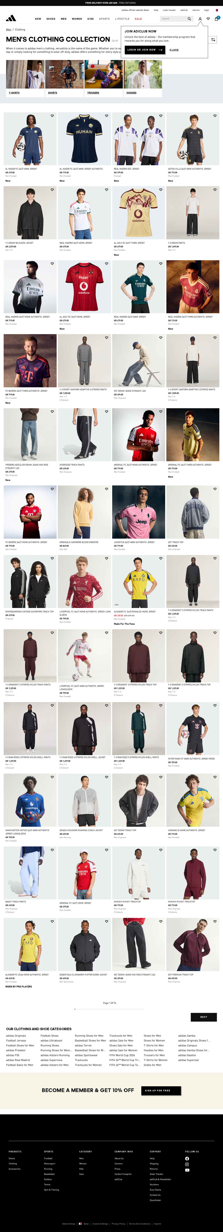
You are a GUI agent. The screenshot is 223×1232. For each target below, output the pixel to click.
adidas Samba (186, 1036)
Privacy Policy (118, 1224)
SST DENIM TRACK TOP (125, 831)
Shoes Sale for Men (121, 1045)
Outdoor (48, 1179)
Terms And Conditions (139, 1224)
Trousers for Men (154, 1055)
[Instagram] (187, 1164)
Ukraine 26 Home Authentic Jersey (186, 831)
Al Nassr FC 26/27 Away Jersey (21, 169)
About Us (119, 1158)
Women (83, 1164)
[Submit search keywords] (189, 19)
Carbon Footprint (123, 1174)
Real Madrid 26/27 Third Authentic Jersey (190, 317)
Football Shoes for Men (20, 1045)
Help (152, 1158)
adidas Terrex (83, 1045)
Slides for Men (152, 1065)
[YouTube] (187, 1170)
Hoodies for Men (154, 1050)
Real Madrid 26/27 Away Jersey (130, 317)
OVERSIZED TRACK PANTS (72, 465)
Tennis (47, 1185)
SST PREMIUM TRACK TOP (180, 975)
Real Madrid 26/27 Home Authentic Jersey (27, 317)
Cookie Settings (100, 1224)
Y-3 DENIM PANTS (176, 243)
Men (8, 29)
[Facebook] (187, 1158)
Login (207, 10)
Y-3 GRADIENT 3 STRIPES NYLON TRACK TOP (135, 685)
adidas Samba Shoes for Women (194, 1050)
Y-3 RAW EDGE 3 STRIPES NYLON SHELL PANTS (27, 757)
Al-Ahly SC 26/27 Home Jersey (75, 317)
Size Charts (155, 1190)
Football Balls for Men (19, 1065)
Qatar (86, 1224)
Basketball (49, 1174)
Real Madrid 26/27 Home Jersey (76, 243)
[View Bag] (216, 19)
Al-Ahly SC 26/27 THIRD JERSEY (129, 243)
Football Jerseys (16, 1040)
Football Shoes (50, 1036)
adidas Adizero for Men (55, 1065)
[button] (38, 19)
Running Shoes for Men (89, 1036)
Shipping (154, 1164)
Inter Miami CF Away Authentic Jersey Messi (191, 759)
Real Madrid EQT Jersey (126, 169)
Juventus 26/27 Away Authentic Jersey (134, 542)
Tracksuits (81, 1060)
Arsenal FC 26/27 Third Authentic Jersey (190, 465)
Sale (81, 1174)
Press (117, 1169)
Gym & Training (51, 1190)
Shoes (12, 1158)
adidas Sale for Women (123, 1050)
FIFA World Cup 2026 (122, 1055)
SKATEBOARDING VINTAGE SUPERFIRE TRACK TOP (29, 612)
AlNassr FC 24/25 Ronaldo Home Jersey (135, 612)
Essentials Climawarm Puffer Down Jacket (83, 975)
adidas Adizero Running (55, 1055)
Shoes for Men (152, 1036)
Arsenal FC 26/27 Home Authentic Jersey (135, 465)
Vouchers (154, 1185)
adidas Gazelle (187, 1055)
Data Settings (68, 1224)
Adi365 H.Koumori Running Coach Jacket (81, 831)
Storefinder (155, 1200)
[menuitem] (38, 19)
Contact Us (155, 1195)
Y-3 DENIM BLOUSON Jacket (19, 243)
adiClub (118, 1179)
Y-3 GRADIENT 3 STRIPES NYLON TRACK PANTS (190, 610)
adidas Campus (187, 1045)
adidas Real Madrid (18, 1060)
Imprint (157, 1224)
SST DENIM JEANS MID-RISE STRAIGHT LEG (134, 975)
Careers (118, 1164)
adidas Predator (16, 1050)
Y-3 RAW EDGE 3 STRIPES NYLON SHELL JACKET (83, 757)
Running (48, 1169)
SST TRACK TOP (175, 542)
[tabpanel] (111, 570)
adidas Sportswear (86, 1055)
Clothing (20, 29)
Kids (81, 1169)
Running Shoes (50, 1045)
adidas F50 (12, 1055)
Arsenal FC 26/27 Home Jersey (75, 903)
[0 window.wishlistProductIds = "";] (208, 19)
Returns (154, 1169)
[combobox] (177, 19)
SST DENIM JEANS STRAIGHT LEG (130, 391)
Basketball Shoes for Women (91, 1050)
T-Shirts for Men (154, 1045)
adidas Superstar (188, 1060)
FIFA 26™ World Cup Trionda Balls (125, 1060)
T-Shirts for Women (156, 1060)
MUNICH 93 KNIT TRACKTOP (127, 902)
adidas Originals (16, 1036)
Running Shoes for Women (56, 1050)
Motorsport (49, 1164)
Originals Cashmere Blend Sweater (79, 542)
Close (174, 50)
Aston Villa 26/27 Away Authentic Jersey (189, 169)
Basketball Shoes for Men (90, 1040)
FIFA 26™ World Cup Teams (125, 1065)
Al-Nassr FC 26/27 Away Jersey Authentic (81, 169)
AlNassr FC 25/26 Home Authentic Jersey (27, 975)
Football (48, 1158)
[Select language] (217, 10)
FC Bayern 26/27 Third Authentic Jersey (26, 391)
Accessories (14, 1169)
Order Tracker (156, 1174)
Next (203, 1017)
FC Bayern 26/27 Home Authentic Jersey (26, 542)
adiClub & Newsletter (160, 1179)
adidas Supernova (51, 1060)
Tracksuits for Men (120, 1036)
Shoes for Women (154, 1040)
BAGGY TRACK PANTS (15, 902)
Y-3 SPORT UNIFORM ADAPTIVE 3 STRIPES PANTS (83, 390)
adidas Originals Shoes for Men (194, 1040)
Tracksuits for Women (88, 1065)
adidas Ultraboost (51, 1040)
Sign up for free (157, 1091)
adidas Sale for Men (121, 1040)
